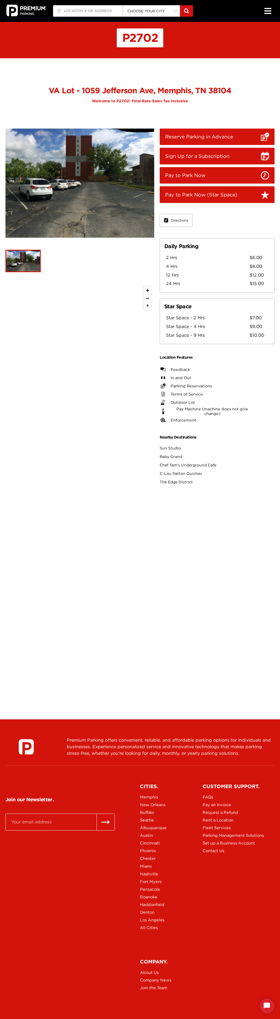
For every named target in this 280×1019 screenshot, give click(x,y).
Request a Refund (220, 812)
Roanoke (148, 897)
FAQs (208, 797)
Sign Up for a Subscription (197, 156)
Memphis (149, 797)
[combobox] (88, 11)
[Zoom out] (147, 298)
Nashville (149, 874)
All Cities (149, 927)
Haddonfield (152, 904)
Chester (148, 858)
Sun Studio (170, 448)
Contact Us (213, 850)
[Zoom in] (147, 290)
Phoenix (148, 850)
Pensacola (150, 889)
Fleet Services (217, 827)
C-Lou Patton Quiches (181, 473)
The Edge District (176, 482)
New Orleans (152, 804)
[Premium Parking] (26, 746)
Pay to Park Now (185, 175)
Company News (155, 980)
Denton (147, 912)
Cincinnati (150, 843)
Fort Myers (151, 881)
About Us (149, 972)
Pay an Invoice (217, 804)
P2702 (140, 38)
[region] (79, 487)
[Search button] (186, 11)
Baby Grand (171, 456)
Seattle (147, 820)
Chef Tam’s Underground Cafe (188, 465)
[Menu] (268, 11)
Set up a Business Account (222, 843)
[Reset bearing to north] (147, 306)
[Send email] (106, 822)
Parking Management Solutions (222, 835)
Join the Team (153, 987)
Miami (146, 866)
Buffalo (147, 812)
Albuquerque (153, 827)
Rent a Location (218, 820)
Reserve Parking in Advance (199, 137)
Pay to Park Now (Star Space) (201, 195)
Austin (146, 835)
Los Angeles (152, 920)
